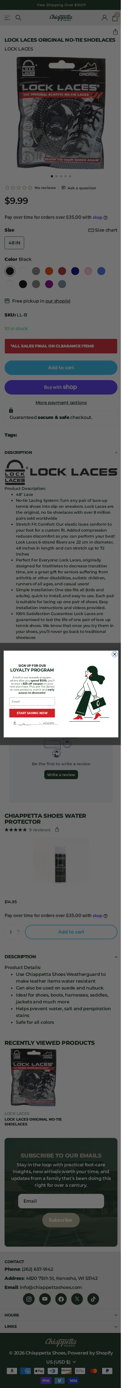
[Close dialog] (114, 654)
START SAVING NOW (32, 713)
